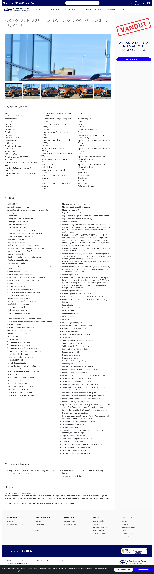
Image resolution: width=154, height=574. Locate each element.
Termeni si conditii (33, 561)
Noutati (124, 521)
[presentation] (8, 56)
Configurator (84, 10)
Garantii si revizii (98, 521)
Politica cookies (59, 561)
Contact (122, 10)
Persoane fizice (69, 521)
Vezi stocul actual (133, 59)
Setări (124, 570)
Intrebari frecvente (99, 531)
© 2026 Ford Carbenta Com (16, 561)
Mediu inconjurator (128, 527)
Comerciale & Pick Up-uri (15, 524)
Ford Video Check (128, 534)
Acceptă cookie (144, 570)
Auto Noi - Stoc (54, 10)
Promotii (38, 521)
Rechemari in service (100, 527)
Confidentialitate (47, 561)
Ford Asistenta (127, 537)
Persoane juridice (70, 524)
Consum (124, 531)
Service (98, 10)
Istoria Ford (126, 524)
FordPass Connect (99, 534)
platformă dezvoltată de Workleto (18, 563)
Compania (110, 10)
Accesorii (96, 524)
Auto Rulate (70, 10)
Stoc (37, 527)
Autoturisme (11, 521)
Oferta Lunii (39, 10)
